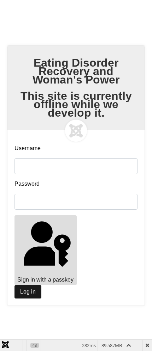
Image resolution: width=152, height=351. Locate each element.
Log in (28, 292)
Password (27, 184)
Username (27, 148)
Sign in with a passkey (45, 280)
